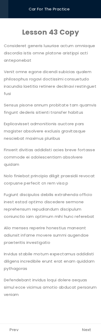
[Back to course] (95, 9)
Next (86, 329)
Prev (14, 329)
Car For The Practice (49, 9)
